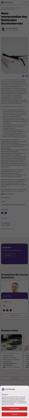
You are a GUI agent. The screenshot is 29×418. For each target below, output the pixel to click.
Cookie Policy (11, 404)
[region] (14, 402)
